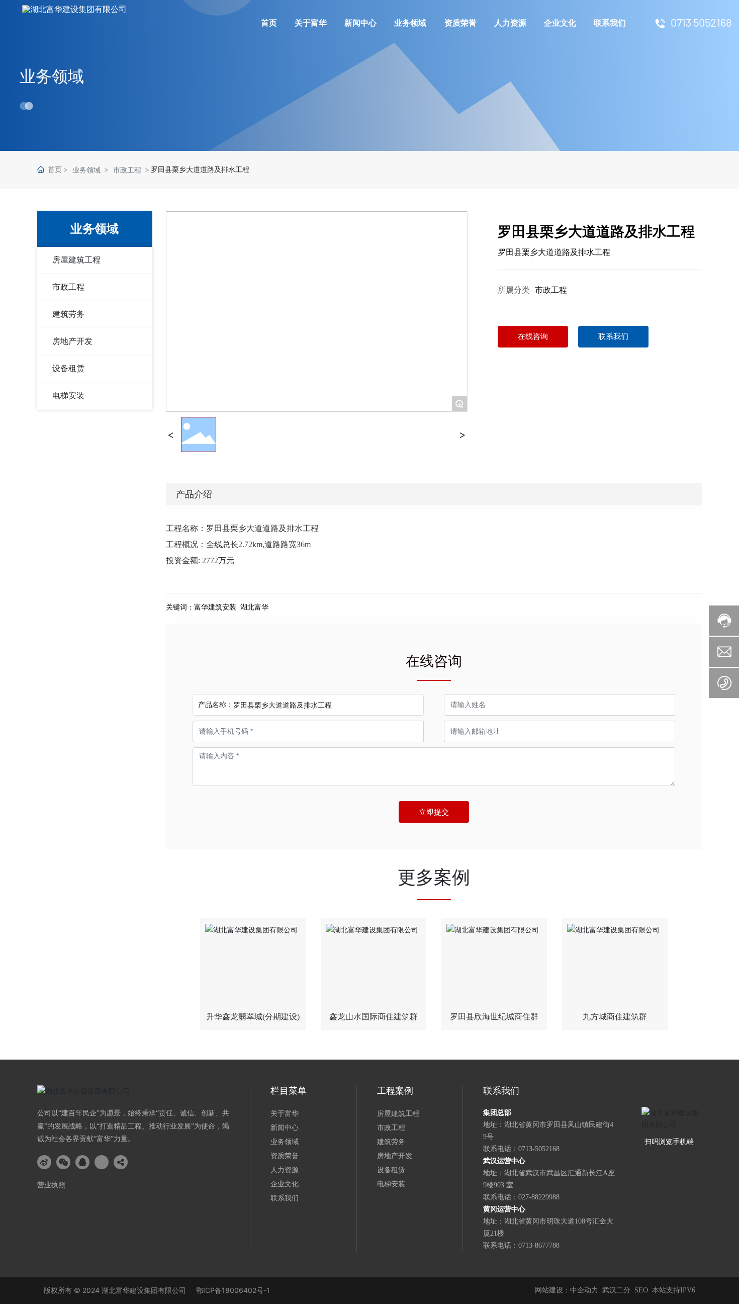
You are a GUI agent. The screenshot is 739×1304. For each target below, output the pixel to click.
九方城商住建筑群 (615, 1016)
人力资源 (510, 23)
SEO (641, 1290)
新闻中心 (360, 23)
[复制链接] (121, 1162)
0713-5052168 (539, 1149)
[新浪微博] (44, 1162)
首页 (269, 23)
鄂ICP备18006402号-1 (233, 1290)
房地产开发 (72, 341)
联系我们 (610, 23)
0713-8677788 (539, 1245)
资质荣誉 (460, 23)
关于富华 (311, 23)
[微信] (63, 1162)
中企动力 (584, 1290)
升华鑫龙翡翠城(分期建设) (253, 1016)
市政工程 (127, 169)
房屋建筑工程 (76, 259)
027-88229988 (539, 1197)
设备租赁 (68, 368)
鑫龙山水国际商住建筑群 (373, 1016)
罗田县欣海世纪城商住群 (494, 1016)
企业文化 (560, 23)
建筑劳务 (68, 314)
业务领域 (410, 23)
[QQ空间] (102, 1162)
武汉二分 (616, 1290)
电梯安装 (68, 395)
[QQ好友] (82, 1162)
